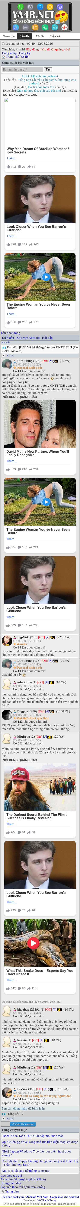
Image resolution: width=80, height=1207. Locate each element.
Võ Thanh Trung (47, 1200)
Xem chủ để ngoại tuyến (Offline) (23, 1179)
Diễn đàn (8, 337)
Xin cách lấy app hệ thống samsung (25, 1170)
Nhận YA (55, 36)
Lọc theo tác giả (11, 1175)
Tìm (48, 69)
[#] (51, 361)
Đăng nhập (9, 53)
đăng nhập (20, 1108)
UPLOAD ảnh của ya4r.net (40, 76)
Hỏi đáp (47, 337)
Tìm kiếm (6, 342)
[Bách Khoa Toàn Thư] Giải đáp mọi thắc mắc (32, 1136)
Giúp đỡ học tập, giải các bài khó (39, 90)
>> (11, 355)
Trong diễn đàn (11, 1183)
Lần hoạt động (10, 333)
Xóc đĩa (40, 36)
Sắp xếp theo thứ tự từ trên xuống (23, 1187)
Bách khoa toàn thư (41, 87)
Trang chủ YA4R (17, 56)
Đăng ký (25, 53)
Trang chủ (9, 36)
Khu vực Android (28, 337)
